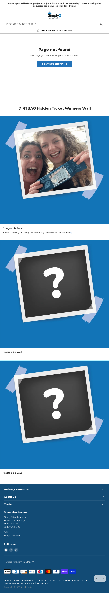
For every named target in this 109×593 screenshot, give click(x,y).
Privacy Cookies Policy (24, 580)
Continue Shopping (54, 64)
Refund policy (43, 583)
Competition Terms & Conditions (19, 583)
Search (7, 580)
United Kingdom (18, 562)
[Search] (101, 24)
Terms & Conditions (46, 580)
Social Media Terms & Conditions (73, 580)
